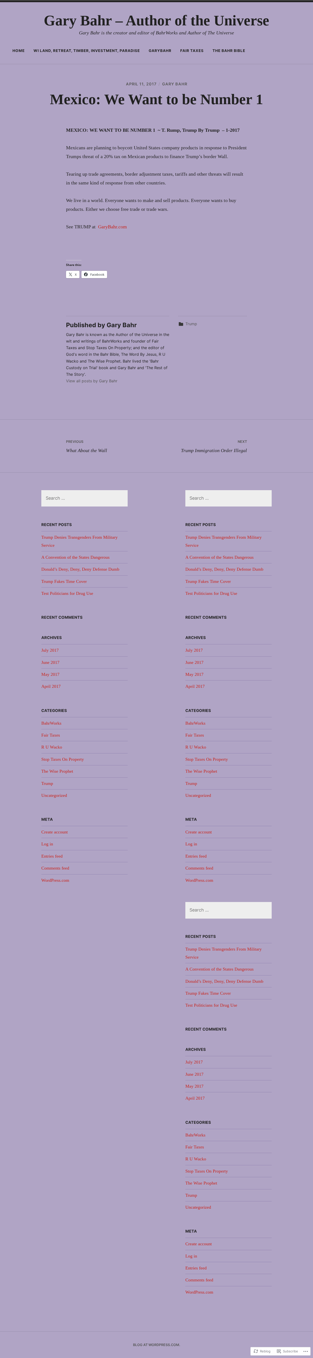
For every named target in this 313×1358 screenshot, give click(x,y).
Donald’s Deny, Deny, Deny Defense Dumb (80, 569)
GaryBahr (160, 50)
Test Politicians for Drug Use (67, 593)
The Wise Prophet (57, 771)
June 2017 (50, 662)
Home (18, 50)
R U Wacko (51, 747)
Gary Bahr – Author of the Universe (156, 20)
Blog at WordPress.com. (156, 1345)
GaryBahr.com (112, 226)
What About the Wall (86, 446)
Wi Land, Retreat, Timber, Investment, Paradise (87, 50)
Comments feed (55, 868)
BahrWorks (51, 723)
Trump (191, 323)
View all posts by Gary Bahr (91, 380)
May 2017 (50, 674)
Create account (54, 832)
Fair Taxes (192, 50)
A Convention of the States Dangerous (75, 557)
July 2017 (50, 650)
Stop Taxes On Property (62, 759)
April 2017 (51, 686)
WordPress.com (55, 880)
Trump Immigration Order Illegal (214, 446)
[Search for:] (84, 498)
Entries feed (52, 856)
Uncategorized (54, 795)
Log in (47, 843)
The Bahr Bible (228, 50)
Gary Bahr (174, 83)
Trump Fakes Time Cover (64, 581)
